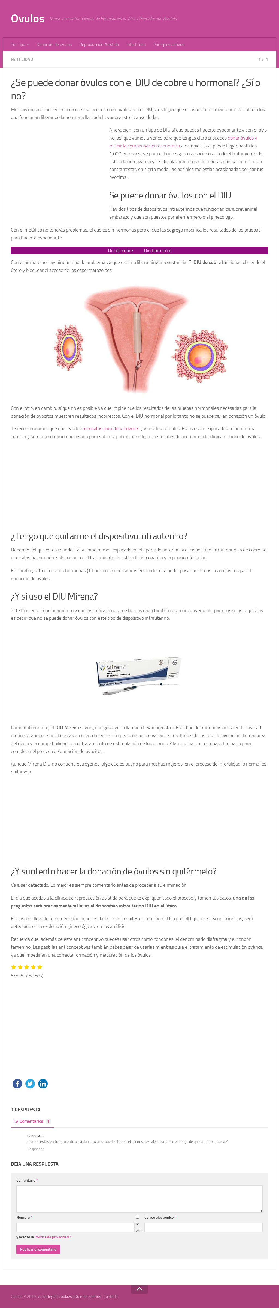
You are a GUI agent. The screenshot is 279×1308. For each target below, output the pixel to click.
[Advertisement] (58, 170)
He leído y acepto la (79, 1230)
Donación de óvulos (54, 44)
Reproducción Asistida (99, 44)
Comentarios (35, 1121)
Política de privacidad (52, 1237)
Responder (35, 1149)
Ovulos (27, 18)
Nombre (24, 1217)
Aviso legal (47, 1296)
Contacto (111, 1296)
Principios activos (168, 44)
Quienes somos (87, 1296)
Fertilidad (22, 59)
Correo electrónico (160, 1217)
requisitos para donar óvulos (111, 429)
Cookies (65, 1296)
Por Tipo (18, 44)
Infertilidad (136, 44)
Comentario (27, 1180)
